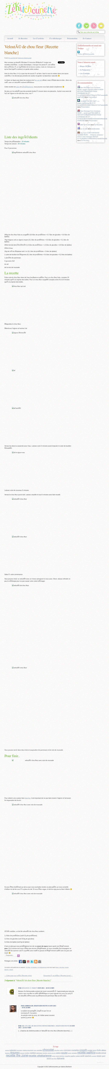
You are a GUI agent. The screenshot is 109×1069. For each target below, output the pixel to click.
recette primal (101, 1053)
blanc (57, 967)
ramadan (74, 1053)
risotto (53, 1056)
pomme (45, 1053)
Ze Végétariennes (42, 967)
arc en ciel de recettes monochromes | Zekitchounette (46, 1026)
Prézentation (72, 38)
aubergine (12, 1050)
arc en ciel (38, 80)
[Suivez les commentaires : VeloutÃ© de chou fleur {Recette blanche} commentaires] (35, 963)
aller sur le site (85, 125)
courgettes (75, 1050)
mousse (22, 1053)
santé (82, 1056)
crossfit (83, 1050)
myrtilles (27, 1053)
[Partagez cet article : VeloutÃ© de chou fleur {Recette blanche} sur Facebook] (20, 963)
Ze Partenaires (85, 70)
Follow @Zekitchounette (86, 54)
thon (55, 1058)
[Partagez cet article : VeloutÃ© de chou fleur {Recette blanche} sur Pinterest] (28, 963)
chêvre (61, 1050)
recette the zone (17, 1055)
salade (78, 1056)
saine (18, 87)
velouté (11, 969)
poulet (64, 1052)
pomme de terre (51, 1053)
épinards (60, 1058)
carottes (39, 1050)
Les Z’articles (38, 38)
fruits (99, 1050)
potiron (58, 1053)
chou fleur (61, 967)
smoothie (94, 1056)
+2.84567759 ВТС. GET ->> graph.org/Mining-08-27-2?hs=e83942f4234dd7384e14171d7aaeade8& (92, 103)
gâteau (103, 1050)
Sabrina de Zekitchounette (24, 58)
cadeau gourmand (28, 1050)
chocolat (48, 1049)
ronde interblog (60, 1056)
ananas (7, 1050)
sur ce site (83, 129)
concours (67, 1050)
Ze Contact (87, 38)
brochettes (19, 1050)
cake (35, 1050)
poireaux (39, 1053)
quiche (69, 1053)
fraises (94, 1050)
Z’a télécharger (55, 38)
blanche (27, 798)
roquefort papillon (70, 1056)
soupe (99, 1056)
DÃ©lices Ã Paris (29, 988)
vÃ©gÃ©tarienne (27, 87)
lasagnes (7, 1053)
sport (103, 1056)
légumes (15, 1052)
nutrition (33, 1053)
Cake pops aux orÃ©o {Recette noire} (18, 975)
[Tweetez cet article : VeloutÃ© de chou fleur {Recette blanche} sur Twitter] (32, 963)
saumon (88, 1056)
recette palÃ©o (86, 1052)
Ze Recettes (23, 38)
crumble (89, 1050)
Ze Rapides (34, 967)
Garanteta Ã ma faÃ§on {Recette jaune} (58, 975)
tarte (52, 1058)
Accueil (10, 38)
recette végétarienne (40, 1055)
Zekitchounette (31, 11)
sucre (49, 1058)
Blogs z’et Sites (85, 66)
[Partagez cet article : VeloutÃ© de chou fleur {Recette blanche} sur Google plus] (24, 963)
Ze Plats (28, 967)
